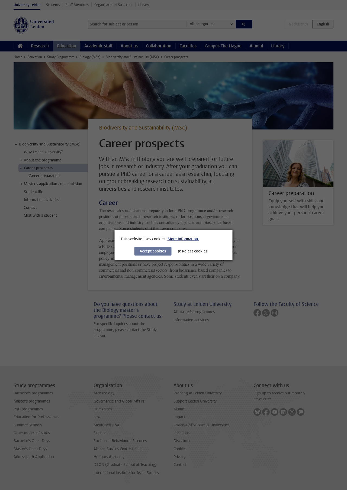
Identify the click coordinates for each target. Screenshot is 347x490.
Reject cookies (194, 251)
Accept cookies (153, 251)
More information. (183, 238)
